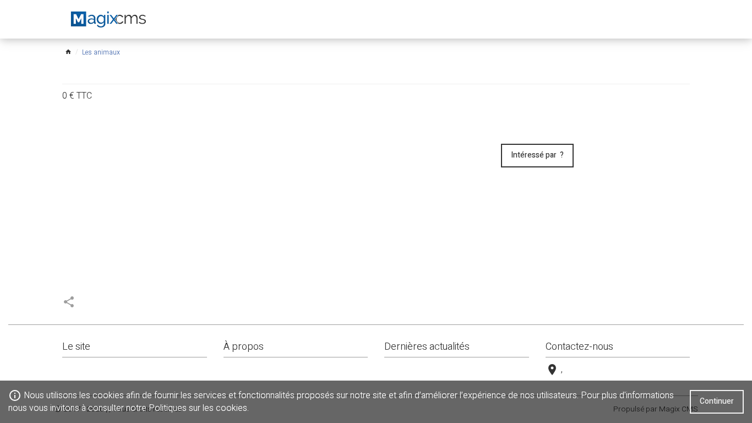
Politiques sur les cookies (198, 408)
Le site (76, 346)
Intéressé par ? (537, 155)
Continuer (717, 401)
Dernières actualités (427, 346)
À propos (244, 346)
